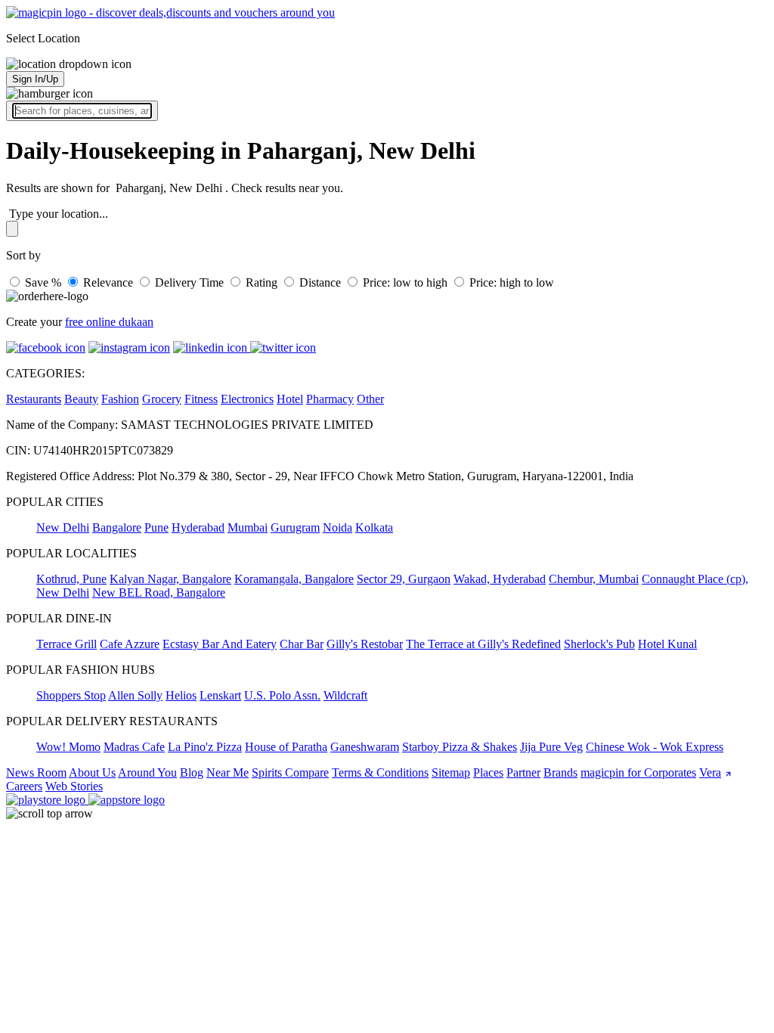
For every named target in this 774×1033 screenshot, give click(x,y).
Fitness (201, 398)
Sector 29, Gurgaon (403, 578)
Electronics (247, 398)
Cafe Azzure (129, 643)
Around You (147, 772)
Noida (337, 527)
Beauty (81, 398)
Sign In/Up (35, 79)
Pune (156, 527)
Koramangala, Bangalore (294, 578)
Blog (191, 772)
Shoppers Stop (71, 695)
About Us (92, 772)
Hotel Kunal (667, 643)
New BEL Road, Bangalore (158, 592)
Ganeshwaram (364, 746)
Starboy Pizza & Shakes (459, 746)
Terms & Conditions (380, 772)
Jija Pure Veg (551, 746)
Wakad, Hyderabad (500, 578)
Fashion (120, 398)
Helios (181, 695)
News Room (36, 772)
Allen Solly (135, 695)
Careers (24, 786)
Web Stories (74, 786)
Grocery (161, 398)
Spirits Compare (290, 772)
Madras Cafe (134, 746)
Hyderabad (198, 527)
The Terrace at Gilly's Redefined (483, 643)
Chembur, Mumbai (594, 578)
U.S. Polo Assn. (282, 695)
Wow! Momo (68, 746)
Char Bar (302, 643)
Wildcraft (345, 695)
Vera (710, 772)
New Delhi (62, 527)
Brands (560, 772)
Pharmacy (330, 398)
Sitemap (451, 772)
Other (370, 398)
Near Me (227, 772)
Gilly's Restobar (365, 643)
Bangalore (116, 527)
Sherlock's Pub (599, 643)
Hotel (290, 398)
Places (488, 772)
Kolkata (374, 527)
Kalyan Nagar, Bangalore (170, 578)
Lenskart (220, 695)
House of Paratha (286, 746)
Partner (523, 772)
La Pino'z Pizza (205, 746)
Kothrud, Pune (71, 578)
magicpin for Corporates (638, 772)
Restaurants (33, 398)
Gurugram (295, 527)
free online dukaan (109, 321)
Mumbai (248, 527)
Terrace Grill (66, 643)
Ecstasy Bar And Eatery (220, 643)
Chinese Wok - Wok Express (654, 746)
